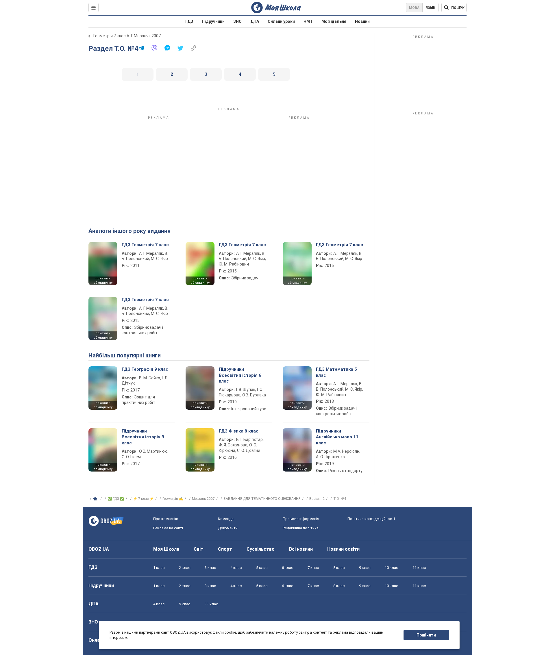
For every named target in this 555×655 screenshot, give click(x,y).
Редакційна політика (301, 528)
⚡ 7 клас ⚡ (143, 499)
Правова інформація (301, 519)
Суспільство (261, 549)
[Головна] (96, 499)
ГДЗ (189, 21)
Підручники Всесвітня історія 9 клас (143, 437)
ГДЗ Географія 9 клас (145, 369)
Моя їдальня (333, 21)
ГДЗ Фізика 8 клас (238, 431)
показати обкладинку (102, 281)
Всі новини (301, 549)
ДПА (254, 21)
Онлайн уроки (281, 21)
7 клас (313, 567)
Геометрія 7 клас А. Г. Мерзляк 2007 (127, 36)
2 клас (184, 567)
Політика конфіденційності (371, 519)
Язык (430, 8)
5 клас (261, 567)
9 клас (364, 567)
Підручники (213, 21)
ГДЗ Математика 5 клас (336, 372)
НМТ (308, 21)
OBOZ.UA (98, 549)
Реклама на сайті (168, 528)
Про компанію (165, 519)
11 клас (419, 567)
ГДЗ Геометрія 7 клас (145, 244)
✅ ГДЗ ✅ (116, 499)
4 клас (236, 567)
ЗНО (237, 21)
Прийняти (426, 635)
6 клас (287, 567)
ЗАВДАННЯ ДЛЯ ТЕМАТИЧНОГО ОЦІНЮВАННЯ (262, 499)
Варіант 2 (317, 499)
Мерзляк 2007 (203, 499)
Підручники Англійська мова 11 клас (337, 437)
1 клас (158, 567)
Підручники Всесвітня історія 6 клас (240, 375)
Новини (362, 21)
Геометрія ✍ (172, 499)
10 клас (391, 567)
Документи (228, 528)
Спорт (225, 549)
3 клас (210, 567)
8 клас (339, 567)
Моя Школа (166, 549)
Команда (226, 519)
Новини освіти (343, 549)
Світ (199, 549)
